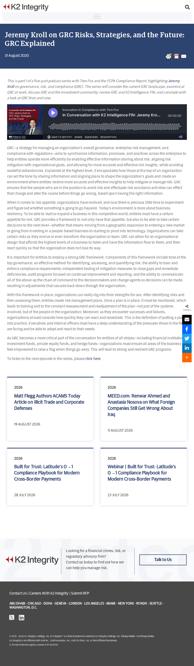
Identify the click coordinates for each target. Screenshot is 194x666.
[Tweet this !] (187, 338)
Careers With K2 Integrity (49, 593)
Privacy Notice (128, 636)
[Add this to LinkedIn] (187, 348)
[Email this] (187, 319)
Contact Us (18, 593)
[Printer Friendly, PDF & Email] (176, 59)
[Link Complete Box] (50, 409)
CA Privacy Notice (145, 636)
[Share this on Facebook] (187, 329)
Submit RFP (80, 593)
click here (93, 359)
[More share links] (187, 357)
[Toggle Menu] (97, 16)
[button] (187, 7)
